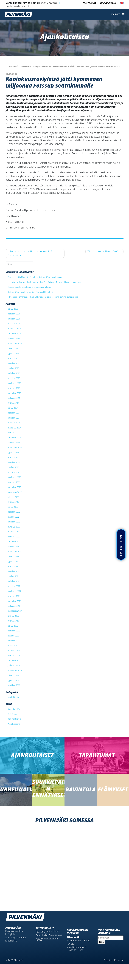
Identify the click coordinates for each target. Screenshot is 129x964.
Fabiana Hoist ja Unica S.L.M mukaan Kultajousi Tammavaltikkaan (35, 277)
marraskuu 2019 (15, 670)
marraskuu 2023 (15, 447)
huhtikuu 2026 (14, 323)
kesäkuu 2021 (13, 576)
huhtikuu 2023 (14, 472)
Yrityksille (89, 2)
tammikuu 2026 (14, 333)
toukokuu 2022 (14, 521)
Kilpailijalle (108, 2)
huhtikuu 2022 (14, 526)
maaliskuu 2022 (14, 531)
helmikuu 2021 (14, 596)
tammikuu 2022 (14, 541)
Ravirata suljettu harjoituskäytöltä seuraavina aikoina (29, 287)
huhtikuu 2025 (14, 378)
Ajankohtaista (13, 697)
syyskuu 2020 (13, 620)
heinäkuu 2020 (14, 630)
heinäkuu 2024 (14, 412)
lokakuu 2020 (13, 616)
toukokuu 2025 (14, 373)
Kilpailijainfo (11, 940)
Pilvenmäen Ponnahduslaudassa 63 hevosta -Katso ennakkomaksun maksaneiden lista (43, 297)
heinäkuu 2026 (14, 313)
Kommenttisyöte (14, 719)
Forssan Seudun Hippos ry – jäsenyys (48, 932)
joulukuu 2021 (14, 546)
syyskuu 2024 (13, 403)
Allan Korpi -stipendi (15, 937)
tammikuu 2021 (14, 601)
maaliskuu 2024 (14, 427)
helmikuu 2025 (14, 388)
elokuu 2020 (13, 626)
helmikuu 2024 (14, 432)
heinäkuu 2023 (14, 462)
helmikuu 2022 (14, 536)
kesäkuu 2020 (13, 635)
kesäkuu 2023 (13, 467)
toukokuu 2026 (14, 318)
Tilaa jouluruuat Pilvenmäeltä (102, 251)
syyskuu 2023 (13, 452)
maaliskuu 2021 (14, 591)
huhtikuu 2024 (14, 422)
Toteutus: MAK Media (113, 960)
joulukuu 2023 (14, 442)
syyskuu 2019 (13, 680)
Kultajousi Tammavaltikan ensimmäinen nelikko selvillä (30, 292)
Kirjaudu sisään (14, 709)
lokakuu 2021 (13, 556)
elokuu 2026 (13, 309)
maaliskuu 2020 (14, 650)
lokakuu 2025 (13, 348)
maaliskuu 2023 (14, 477)
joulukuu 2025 (14, 338)
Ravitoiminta (45, 927)
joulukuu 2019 (14, 665)
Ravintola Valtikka (14, 931)
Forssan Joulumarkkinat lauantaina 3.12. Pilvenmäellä (30, 253)
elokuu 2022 (13, 507)
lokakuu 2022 (13, 497)
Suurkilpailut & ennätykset (49, 935)
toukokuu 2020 (14, 640)
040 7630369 (50, 2)
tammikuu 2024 (14, 437)
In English (10, 934)
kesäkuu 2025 (13, 368)
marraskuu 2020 (15, 611)
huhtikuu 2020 (14, 645)
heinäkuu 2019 (14, 685)
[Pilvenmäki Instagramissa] (121, 915)
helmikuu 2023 (14, 482)
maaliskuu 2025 (14, 383)
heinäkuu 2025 (14, 363)
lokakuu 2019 (13, 675)
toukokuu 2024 (14, 417)
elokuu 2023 (13, 457)
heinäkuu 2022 (14, 512)
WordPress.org (14, 724)
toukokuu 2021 (14, 581)
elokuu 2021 (13, 566)
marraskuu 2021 (15, 551)
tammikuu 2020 (14, 660)
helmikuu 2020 (14, 655)
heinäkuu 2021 (14, 571)
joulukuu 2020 (14, 606)
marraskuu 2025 (15, 343)
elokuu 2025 (13, 358)
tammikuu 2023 (14, 487)
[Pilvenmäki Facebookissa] (117, 915)
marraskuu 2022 (15, 492)
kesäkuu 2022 (13, 517)
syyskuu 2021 (13, 561)
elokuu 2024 (13, 408)
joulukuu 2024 (14, 398)
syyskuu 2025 (13, 353)
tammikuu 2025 (14, 393)
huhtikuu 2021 (14, 586)
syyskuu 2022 (13, 502)
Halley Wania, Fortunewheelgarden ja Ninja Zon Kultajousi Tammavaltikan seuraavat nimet (45, 282)
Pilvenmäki (13, 927)
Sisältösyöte (12, 714)
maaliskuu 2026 (14, 328)
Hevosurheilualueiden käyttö (47, 939)
